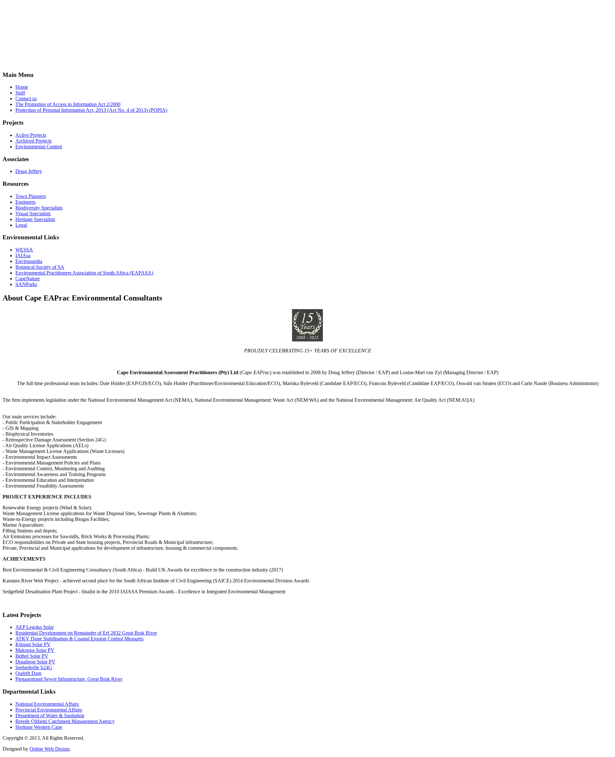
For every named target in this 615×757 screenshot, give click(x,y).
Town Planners (30, 196)
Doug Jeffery (28, 171)
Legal (21, 225)
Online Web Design (49, 749)
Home (21, 87)
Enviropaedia (28, 261)
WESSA (24, 249)
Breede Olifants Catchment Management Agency (65, 721)
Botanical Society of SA (39, 267)
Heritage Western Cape (38, 727)
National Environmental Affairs (47, 704)
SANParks (26, 284)
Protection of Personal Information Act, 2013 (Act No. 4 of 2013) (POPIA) (91, 110)
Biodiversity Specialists (38, 207)
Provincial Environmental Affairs (48, 709)
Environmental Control (38, 146)
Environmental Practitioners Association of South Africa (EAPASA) (84, 273)
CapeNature (27, 278)
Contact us (26, 98)
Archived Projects (33, 141)
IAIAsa (22, 255)
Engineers (25, 202)
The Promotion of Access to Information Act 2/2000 (67, 104)
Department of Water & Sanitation (49, 715)
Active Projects (30, 135)
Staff (20, 92)
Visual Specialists (33, 213)
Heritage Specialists (35, 219)
